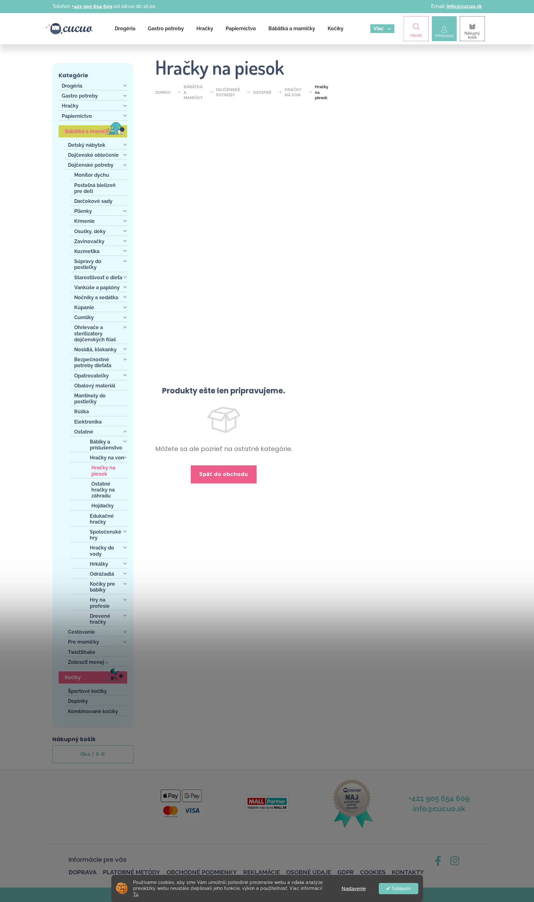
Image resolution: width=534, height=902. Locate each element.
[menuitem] (125, 28)
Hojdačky (102, 506)
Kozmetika (86, 251)
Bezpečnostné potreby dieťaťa (92, 362)
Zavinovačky (89, 241)
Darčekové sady (93, 201)
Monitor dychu (91, 175)
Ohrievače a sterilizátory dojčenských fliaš (95, 333)
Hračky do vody (102, 551)
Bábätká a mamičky (88, 131)
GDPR (345, 872)
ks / (92, 754)
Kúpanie (84, 307)
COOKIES (373, 872)
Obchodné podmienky (201, 872)
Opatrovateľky (91, 376)
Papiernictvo (77, 116)
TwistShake (81, 652)
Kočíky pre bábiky (102, 587)
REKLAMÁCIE (261, 872)
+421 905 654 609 (92, 6)
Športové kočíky (87, 691)
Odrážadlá (102, 574)
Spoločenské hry (105, 535)
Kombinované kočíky (93, 711)
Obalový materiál (94, 386)
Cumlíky (84, 317)
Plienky (83, 211)
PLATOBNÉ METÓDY (131, 872)
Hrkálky (99, 564)
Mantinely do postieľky (90, 399)
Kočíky (73, 677)
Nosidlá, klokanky (95, 350)
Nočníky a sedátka (96, 297)
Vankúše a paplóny (97, 287)
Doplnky (78, 701)
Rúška (81, 412)
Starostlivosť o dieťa (98, 278)
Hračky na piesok (103, 471)
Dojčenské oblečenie (93, 155)
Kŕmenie (84, 221)
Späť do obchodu (223, 474)
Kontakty (408, 872)
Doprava (83, 872)
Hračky (70, 106)
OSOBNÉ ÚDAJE (308, 872)
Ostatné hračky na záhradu (103, 490)
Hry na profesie (100, 603)
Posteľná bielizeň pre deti (95, 188)
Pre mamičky (83, 642)
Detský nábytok (86, 145)
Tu (135, 894)
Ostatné (83, 432)
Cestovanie (81, 632)
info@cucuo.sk (464, 6)
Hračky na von (107, 458)
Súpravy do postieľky (87, 264)
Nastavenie (354, 888)
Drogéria (72, 86)
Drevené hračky (100, 619)
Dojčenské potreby (90, 165)
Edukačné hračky (102, 519)
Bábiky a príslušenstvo (106, 445)
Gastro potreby (80, 96)
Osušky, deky (90, 231)
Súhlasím (401, 888)
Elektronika (88, 422)
